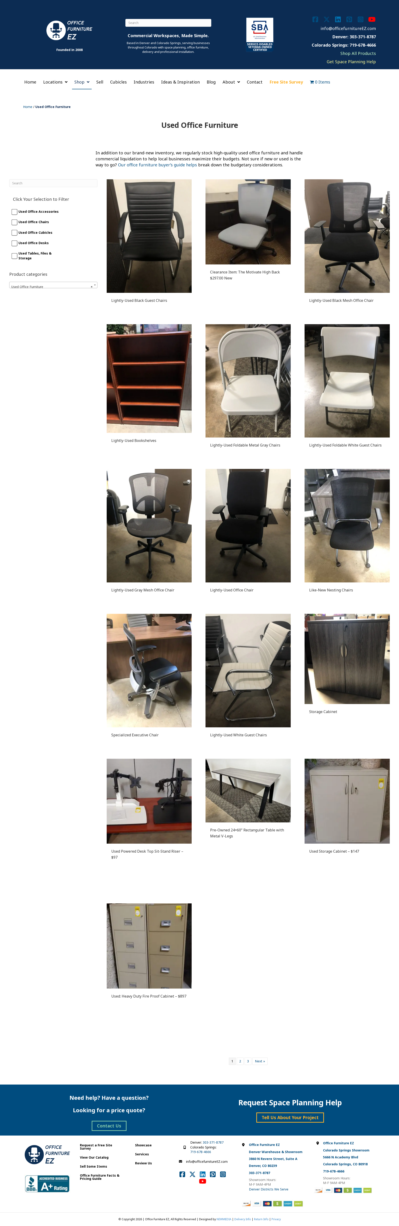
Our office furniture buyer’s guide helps (157, 165)
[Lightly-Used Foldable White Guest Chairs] (347, 380)
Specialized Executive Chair (135, 734)
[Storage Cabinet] (347, 658)
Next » (260, 1061)
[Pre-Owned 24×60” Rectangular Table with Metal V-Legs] (248, 790)
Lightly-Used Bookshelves (133, 440)
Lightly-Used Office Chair (232, 590)
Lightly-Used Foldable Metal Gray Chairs (245, 445)
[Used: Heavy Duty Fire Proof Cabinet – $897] (149, 945)
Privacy (276, 1219)
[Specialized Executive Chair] (149, 670)
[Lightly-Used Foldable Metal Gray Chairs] (248, 380)
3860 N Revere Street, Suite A (273, 1159)
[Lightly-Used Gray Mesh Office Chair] (149, 525)
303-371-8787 (213, 1142)
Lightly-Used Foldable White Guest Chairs (345, 445)
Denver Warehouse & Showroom (275, 1152)
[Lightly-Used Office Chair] (248, 525)
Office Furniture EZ (264, 1144)
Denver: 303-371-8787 (354, 36)
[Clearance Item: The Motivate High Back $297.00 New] (248, 221)
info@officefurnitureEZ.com (348, 28)
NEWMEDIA (224, 1219)
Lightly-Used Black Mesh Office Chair (341, 300)
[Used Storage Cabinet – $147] (347, 801)
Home (27, 107)
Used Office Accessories (38, 211)
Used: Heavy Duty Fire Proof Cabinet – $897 (148, 996)
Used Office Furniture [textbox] (52, 287)
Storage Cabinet (323, 711)
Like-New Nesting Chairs (331, 590)
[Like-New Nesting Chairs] (347, 525)
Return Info (261, 1219)
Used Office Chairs (33, 222)
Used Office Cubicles (35, 232)
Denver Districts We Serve (268, 1189)
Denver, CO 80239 (263, 1165)
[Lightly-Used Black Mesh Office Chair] (347, 235)
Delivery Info (242, 1219)
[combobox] (53, 285)
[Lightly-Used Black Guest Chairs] (149, 235)
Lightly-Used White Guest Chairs (238, 734)
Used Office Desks (33, 243)
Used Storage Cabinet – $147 (334, 851)
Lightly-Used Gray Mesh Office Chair (142, 590)
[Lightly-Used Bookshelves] (149, 378)
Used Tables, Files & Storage (34, 255)
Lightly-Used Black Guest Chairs (139, 300)
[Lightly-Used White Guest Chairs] (248, 670)
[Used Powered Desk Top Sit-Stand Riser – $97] (149, 801)
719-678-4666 (200, 1152)
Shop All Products (358, 53)
